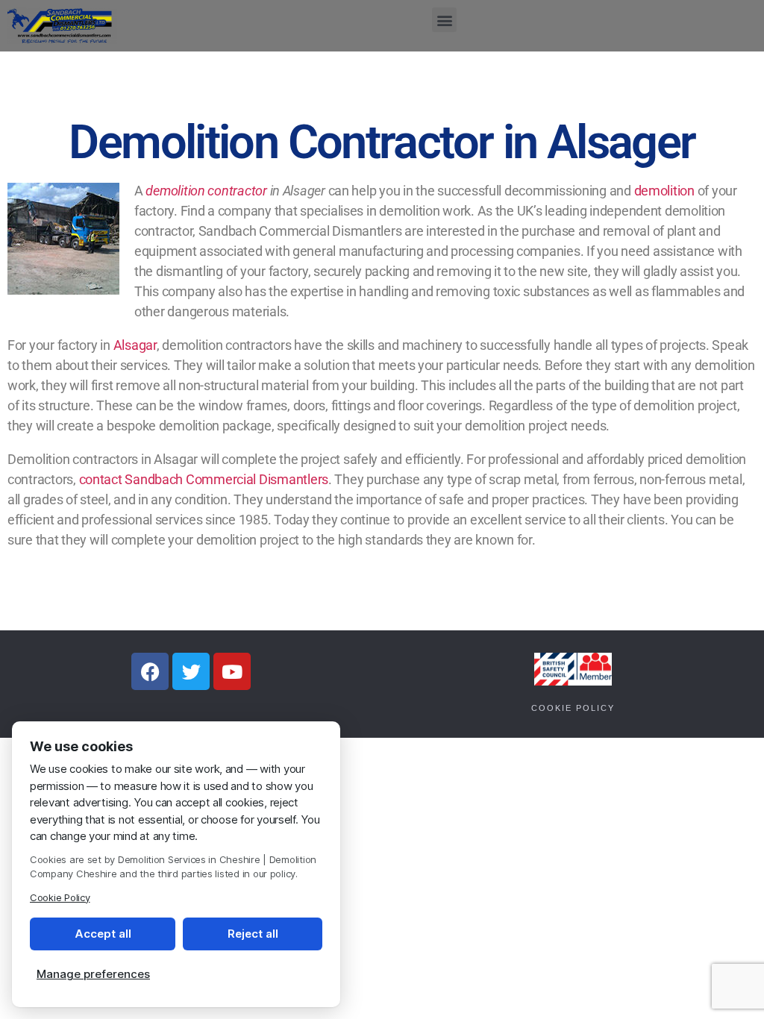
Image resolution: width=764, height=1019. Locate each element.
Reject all (253, 933)
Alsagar (135, 345)
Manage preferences (93, 974)
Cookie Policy (573, 707)
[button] (444, 19)
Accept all (103, 933)
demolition (664, 190)
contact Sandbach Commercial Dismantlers (203, 479)
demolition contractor (205, 190)
